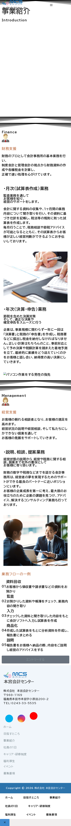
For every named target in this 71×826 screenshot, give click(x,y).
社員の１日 (10, 747)
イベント (8, 766)
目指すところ (11, 733)
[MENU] (51, 5)
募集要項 (9, 773)
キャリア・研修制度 (15, 754)
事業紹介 (9, 740)
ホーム (7, 727)
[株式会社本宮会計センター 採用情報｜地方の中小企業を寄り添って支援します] (16, 5)
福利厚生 (9, 761)
